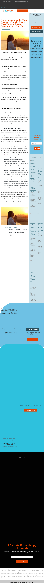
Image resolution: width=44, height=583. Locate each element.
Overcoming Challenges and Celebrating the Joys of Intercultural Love (40, 174)
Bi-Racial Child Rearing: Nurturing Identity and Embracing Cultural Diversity (33, 228)
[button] (35, 11)
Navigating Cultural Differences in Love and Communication (40, 227)
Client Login (3, 7)
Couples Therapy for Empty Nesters (33, 189)
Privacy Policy (31, 582)
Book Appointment (22, 10)
